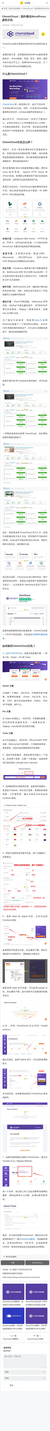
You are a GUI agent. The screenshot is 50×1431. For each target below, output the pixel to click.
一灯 (10, 1270)
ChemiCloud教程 (27, 1239)
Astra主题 (40, 320)
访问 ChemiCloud (14, 653)
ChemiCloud (8, 104)
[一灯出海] (25, 3)
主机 (12, 1263)
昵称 (7, 1372)
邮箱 (7, 1378)
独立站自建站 (15, 8)
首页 (5, 8)
